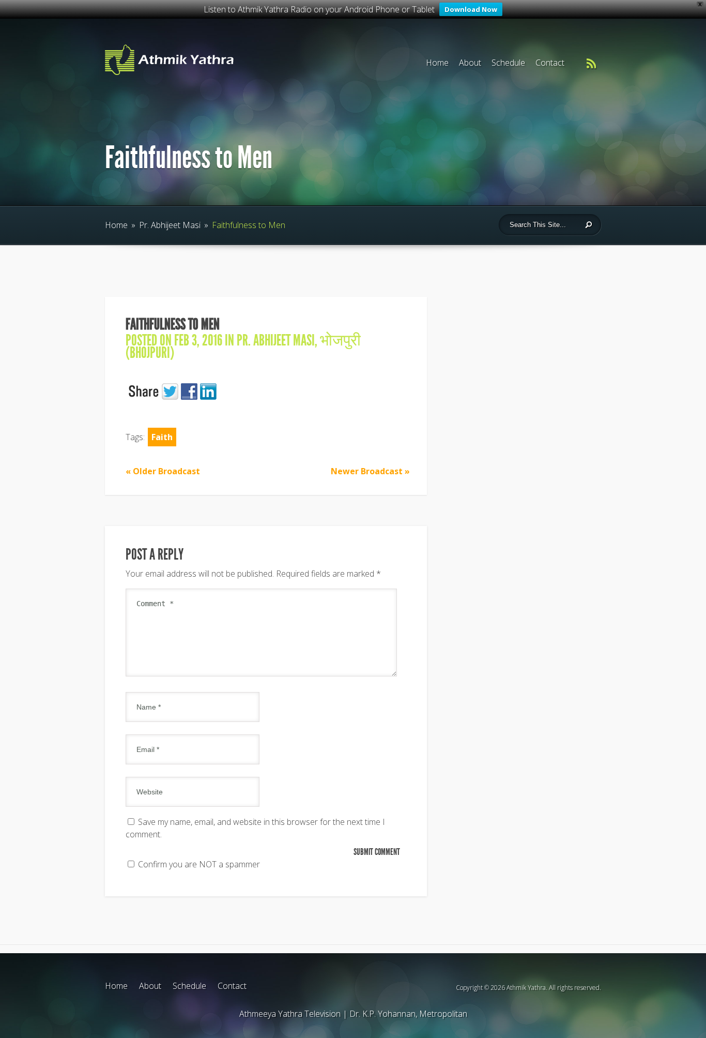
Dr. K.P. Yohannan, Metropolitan (408, 1013)
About (470, 62)
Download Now (470, 9)
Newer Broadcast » (370, 471)
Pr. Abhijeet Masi (170, 225)
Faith (162, 437)
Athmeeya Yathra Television (290, 1013)
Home (437, 62)
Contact (549, 62)
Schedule (508, 62)
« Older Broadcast (163, 471)
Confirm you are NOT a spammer (198, 864)
